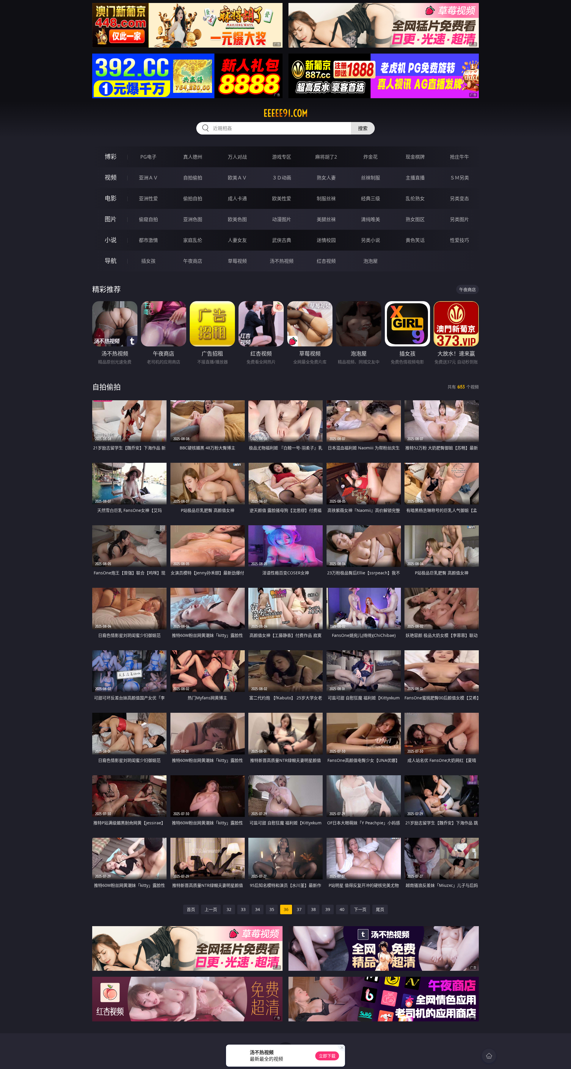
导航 (111, 261)
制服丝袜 (326, 198)
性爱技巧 (459, 240)
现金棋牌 (415, 157)
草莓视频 (237, 261)
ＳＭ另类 (459, 177)
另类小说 (370, 240)
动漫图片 (281, 219)
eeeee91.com (285, 113)
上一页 (211, 909)
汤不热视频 (282, 261)
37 (299, 909)
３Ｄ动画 (281, 177)
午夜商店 (192, 261)
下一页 (360, 909)
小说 (111, 240)
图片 (111, 219)
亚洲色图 (192, 219)
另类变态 (459, 198)
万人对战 (237, 157)
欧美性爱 (281, 198)
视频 (111, 178)
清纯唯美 (370, 219)
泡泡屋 (370, 261)
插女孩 (148, 261)
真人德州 (192, 157)
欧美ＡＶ (237, 177)
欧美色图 (237, 219)
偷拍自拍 (192, 198)
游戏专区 (281, 157)
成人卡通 (237, 198)
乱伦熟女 (415, 198)
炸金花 (370, 157)
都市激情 (148, 240)
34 (257, 909)
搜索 (363, 128)
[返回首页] (489, 1056)
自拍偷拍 (192, 177)
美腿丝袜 (326, 219)
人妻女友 (237, 240)
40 (342, 909)
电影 (111, 198)
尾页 (380, 909)
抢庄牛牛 (459, 157)
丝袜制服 (370, 177)
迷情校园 (326, 240)
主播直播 (415, 177)
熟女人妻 (326, 177)
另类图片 (459, 219)
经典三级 (370, 198)
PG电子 (148, 157)
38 (313, 909)
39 (327, 909)
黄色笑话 (415, 240)
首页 (191, 909)
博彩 (111, 157)
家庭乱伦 (192, 240)
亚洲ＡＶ (148, 177)
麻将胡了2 (326, 157)
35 (271, 909)
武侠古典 (281, 240)
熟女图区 (415, 219)
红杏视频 (326, 261)
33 (243, 909)
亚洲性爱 (148, 198)
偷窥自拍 (148, 219)
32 (229, 909)
